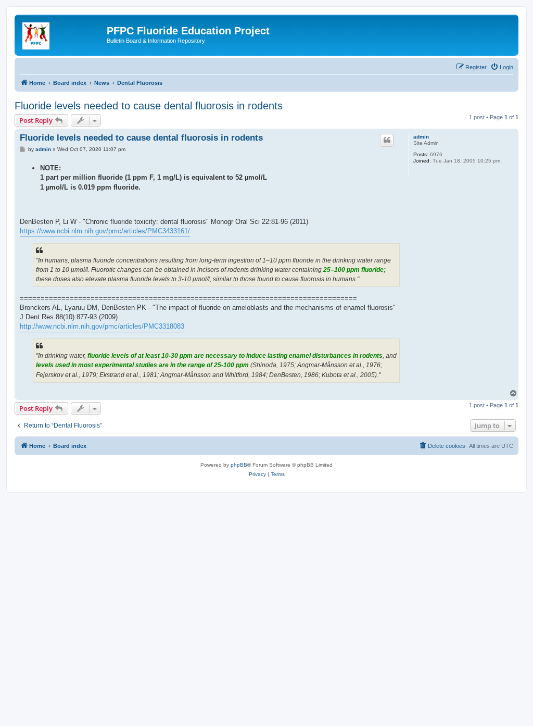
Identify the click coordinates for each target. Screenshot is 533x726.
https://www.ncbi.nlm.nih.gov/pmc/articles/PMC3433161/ (105, 231)
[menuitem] (501, 67)
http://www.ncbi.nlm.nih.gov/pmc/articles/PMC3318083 (102, 326)
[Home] (62, 34)
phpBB (239, 465)
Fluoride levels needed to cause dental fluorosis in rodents (149, 105)
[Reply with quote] (387, 140)
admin (421, 137)
